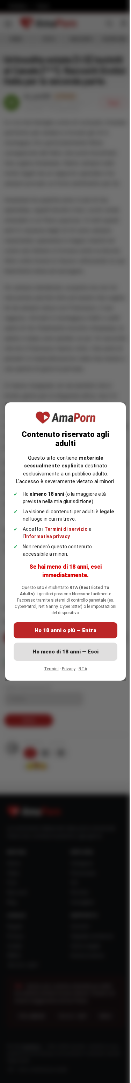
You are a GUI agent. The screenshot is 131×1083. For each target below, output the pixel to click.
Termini (51, 668)
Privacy (68, 668)
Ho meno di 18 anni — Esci (65, 652)
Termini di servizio (66, 529)
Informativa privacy (47, 536)
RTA (83, 668)
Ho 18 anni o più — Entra (65, 630)
